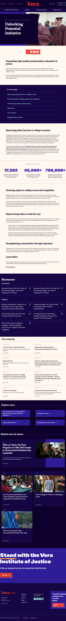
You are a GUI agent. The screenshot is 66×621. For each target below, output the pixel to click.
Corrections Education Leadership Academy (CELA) (32, 225)
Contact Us (24, 602)
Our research (11, 113)
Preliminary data (10, 195)
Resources (10, 108)
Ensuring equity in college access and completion (23, 99)
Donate (61, 4)
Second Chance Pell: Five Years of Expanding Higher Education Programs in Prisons (46, 290)
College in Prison (26, 20)
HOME (6, 20)
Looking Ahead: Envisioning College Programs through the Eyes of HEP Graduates (45, 316)
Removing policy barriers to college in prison (22, 94)
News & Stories (57, 10)
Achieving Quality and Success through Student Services (13, 315)
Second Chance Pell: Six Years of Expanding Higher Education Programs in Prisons (14, 290)
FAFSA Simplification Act (35, 151)
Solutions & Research (41, 10)
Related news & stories (15, 117)
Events (23, 598)
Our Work (27, 10)
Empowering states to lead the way (19, 104)
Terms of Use (25, 617)
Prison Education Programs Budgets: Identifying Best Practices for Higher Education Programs (13, 326)
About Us (23, 594)
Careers (23, 596)
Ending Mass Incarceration (11, 10)
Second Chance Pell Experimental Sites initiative (38, 140)
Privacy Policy (33, 617)
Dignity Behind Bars (14, 20)
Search (50, 3)
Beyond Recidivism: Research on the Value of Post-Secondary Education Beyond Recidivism (14, 306)
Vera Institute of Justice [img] (33, 4)
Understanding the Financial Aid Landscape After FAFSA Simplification (46, 306)
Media (23, 600)
